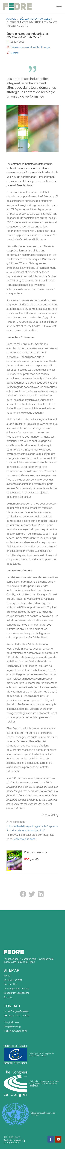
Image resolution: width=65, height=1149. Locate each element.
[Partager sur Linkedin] (41, 894)
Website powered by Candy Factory (14, 1141)
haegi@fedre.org (12, 1026)
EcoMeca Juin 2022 (24, 839)
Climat (14, 52)
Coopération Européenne (16, 993)
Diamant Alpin (11, 984)
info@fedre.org (11, 1022)
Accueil (11, 19)
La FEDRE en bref (13, 980)
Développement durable (35, 19)
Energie (45, 47)
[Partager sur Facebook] (23, 894)
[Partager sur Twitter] (32, 894)
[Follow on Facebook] (50, 1139)
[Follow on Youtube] (58, 1139)
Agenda (8, 997)
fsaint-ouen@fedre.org (15, 1031)
